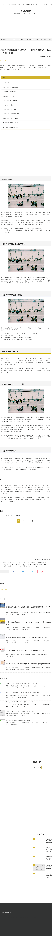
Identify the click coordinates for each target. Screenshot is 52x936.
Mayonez (26, 11)
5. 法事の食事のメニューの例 (10, 100)
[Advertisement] (26, 26)
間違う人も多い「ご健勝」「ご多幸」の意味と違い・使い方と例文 (22, 692)
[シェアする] (13, 572)
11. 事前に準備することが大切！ (11, 127)
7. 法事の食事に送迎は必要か (10, 109)
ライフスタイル (38, 4)
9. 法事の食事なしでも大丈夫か (10, 118)
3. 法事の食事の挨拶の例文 (9, 91)
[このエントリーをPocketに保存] (42, 572)
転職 (23, 4)
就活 (19, 4)
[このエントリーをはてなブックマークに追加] (32, 572)
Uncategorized (12, 4)
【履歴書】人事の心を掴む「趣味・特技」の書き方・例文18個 (21, 683)
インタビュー (47, 4)
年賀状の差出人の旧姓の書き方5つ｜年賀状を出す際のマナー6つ (27, 637)
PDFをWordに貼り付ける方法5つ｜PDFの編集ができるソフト (27, 650)
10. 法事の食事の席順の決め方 (10, 122)
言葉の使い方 (29, 4)
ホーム (5, 4)
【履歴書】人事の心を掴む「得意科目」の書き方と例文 (20, 711)
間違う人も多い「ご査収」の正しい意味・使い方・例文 (20, 702)
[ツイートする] (23, 572)
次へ (28, 521)
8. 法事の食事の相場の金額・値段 (11, 113)
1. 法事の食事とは (7, 82)
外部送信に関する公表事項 (7, 912)
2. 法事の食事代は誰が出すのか (10, 87)
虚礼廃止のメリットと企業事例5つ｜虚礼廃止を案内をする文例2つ (28, 664)
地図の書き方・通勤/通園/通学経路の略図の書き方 (18, 720)
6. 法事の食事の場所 (8, 105)
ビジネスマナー (4, 60)
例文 (2, 589)
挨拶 (6, 589)
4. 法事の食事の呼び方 (8, 96)
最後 (32, 521)
